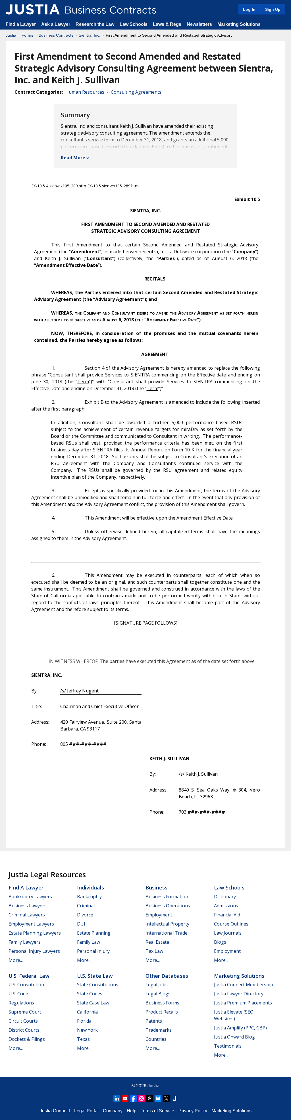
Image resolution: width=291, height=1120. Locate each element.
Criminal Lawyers (27, 915)
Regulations (21, 1003)
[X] (166, 1098)
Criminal (86, 906)
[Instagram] (141, 1098)
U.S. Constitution (26, 984)
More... (16, 960)
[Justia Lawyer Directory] (174, 1098)
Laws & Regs (167, 24)
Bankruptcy (89, 896)
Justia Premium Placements (243, 1003)
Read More (73, 157)
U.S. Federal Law (29, 975)
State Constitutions (97, 984)
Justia (11, 35)
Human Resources (84, 92)
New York (87, 1030)
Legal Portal (86, 1110)
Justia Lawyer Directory (238, 994)
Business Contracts (56, 35)
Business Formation (167, 896)
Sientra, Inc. (89, 35)
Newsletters (199, 24)
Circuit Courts (23, 1021)
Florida (84, 1021)
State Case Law (93, 1003)
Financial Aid (227, 915)
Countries (156, 1039)
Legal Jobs (157, 984)
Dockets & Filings (27, 1039)
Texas (83, 1039)
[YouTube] (125, 1098)
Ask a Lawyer (56, 24)
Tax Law (154, 951)
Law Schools (133, 24)
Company (112, 1110)
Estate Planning (94, 933)
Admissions (226, 906)
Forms (27, 35)
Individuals (90, 887)
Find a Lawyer (21, 24)
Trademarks (159, 1030)
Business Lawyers (28, 906)
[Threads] (149, 1098)
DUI (81, 924)
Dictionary (225, 896)
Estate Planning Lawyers (35, 933)
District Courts (24, 1030)
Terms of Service (157, 1110)
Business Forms (162, 1003)
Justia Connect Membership (243, 984)
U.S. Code (18, 994)
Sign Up (272, 9)
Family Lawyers (25, 942)
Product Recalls (162, 1012)
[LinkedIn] (116, 1098)
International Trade (167, 933)
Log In (249, 9)
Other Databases (167, 975)
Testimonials (228, 1046)
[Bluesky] (158, 1098)
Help (131, 1110)
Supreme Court (25, 1012)
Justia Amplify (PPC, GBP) (240, 1028)
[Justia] (33, 9)
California (87, 1012)
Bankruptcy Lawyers (30, 896)
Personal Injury (93, 951)
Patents (154, 1021)
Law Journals (228, 933)
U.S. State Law (95, 975)
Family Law (88, 942)
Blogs (220, 942)
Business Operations (168, 906)
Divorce (85, 915)
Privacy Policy (192, 1110)
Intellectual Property (167, 924)
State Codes (89, 994)
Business (156, 887)
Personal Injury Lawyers (34, 951)
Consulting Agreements (136, 92)
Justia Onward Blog (234, 1037)
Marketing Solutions (239, 24)
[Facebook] (133, 1098)
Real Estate (157, 942)
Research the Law (95, 24)
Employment (159, 915)
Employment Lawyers (31, 924)
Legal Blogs (158, 994)
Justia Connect (55, 1110)
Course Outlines (231, 924)
